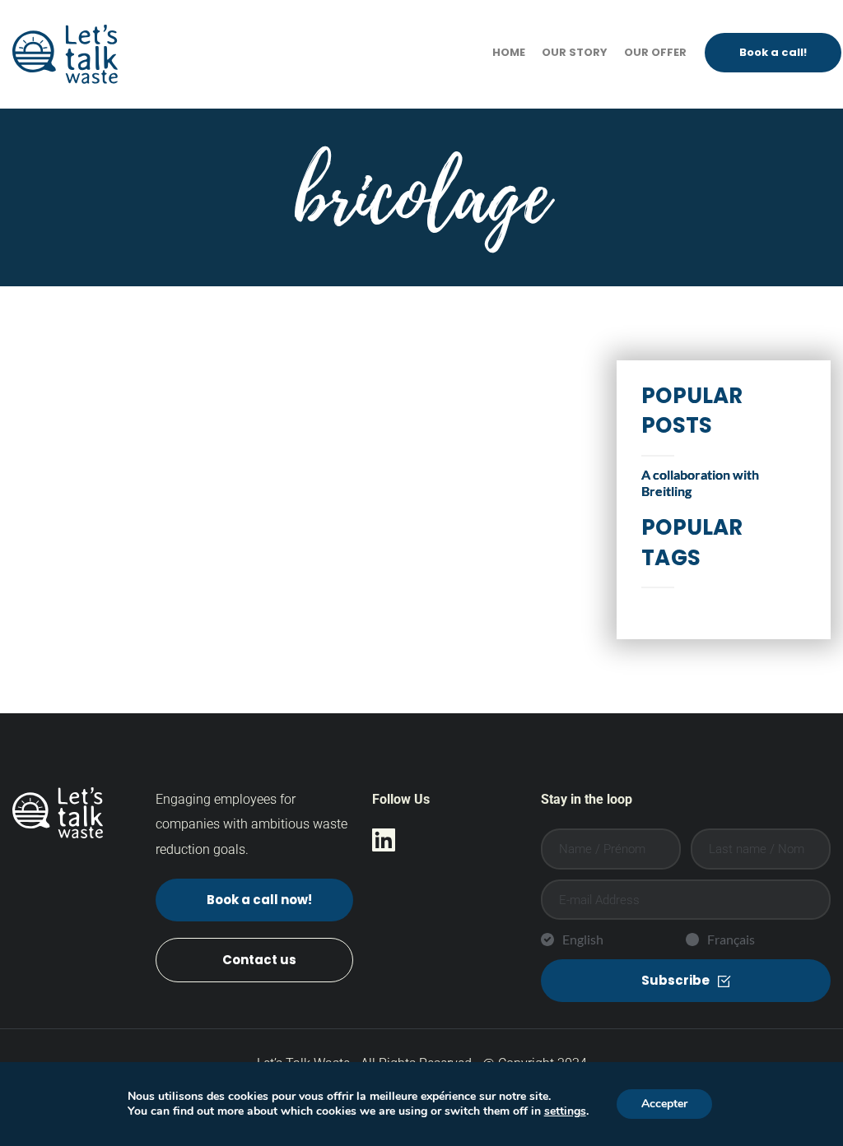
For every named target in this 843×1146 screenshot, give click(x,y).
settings (565, 1111)
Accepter (664, 1103)
